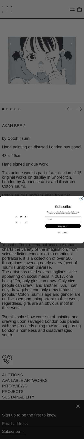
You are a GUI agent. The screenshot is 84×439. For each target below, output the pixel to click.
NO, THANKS (63, 232)
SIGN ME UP (63, 226)
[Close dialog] (81, 198)
